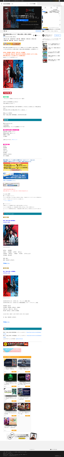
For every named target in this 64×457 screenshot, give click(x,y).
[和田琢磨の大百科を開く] (24, 38)
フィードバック (54, 449)
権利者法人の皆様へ (6, 454)
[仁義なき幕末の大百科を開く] (14, 38)
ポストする (35, 35)
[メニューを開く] (2, 4)
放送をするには (10, 453)
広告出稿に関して (5, 455)
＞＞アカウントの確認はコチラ (7, 200)
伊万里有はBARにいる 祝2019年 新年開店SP (54, 29)
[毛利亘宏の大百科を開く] (12, 40)
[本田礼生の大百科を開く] (29, 38)
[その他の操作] (39, 35)
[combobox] (19, 4)
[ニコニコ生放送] (6, 3)
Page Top (32, 449)
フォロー (23, 20)
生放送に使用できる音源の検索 (13, 454)
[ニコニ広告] (6, 31)
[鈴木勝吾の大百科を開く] (7, 40)
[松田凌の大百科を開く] (19, 38)
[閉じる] (61, 6)
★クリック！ (15, 139)
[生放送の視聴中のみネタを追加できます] (4, 31)
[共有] (37, 35)
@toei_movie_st (19, 338)
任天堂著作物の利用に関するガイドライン (14, 455)
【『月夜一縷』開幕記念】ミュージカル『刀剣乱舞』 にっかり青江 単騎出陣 (54, 12)
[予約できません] (33, 35)
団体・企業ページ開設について (23, 454)
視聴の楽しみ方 (5, 453)
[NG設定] (42, 10)
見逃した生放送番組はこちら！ (9, 180)
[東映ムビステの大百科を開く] (8, 38)
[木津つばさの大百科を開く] (35, 38)
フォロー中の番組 (32, 3)
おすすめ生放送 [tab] (55, 9)
